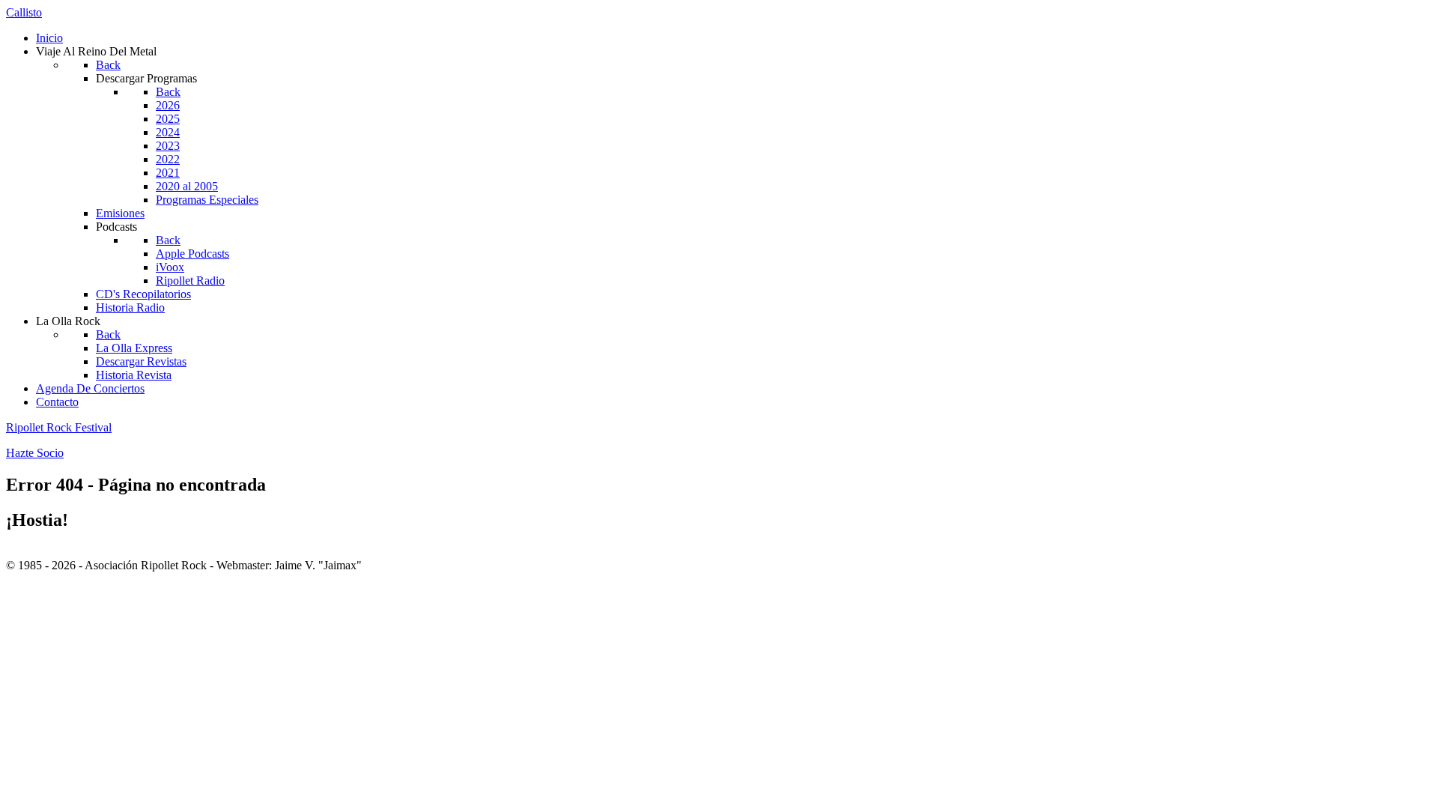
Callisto (24, 12)
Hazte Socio (35, 452)
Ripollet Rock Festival (59, 427)
